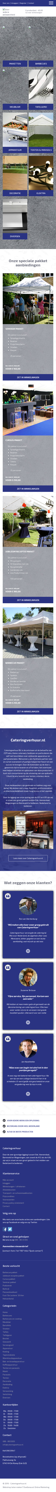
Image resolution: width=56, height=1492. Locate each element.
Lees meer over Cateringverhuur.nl (28, 858)
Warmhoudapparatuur (12, 1358)
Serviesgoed (8, 1345)
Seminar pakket (9, 1282)
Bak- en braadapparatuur (13, 1361)
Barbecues (7, 1315)
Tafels (5, 1332)
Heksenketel (8, 1298)
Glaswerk (7, 1342)
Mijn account (8, 1180)
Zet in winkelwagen (28, 377)
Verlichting (7, 1394)
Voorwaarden (8, 1199)
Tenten (6, 1378)
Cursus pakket (9, 1279)
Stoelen (6, 1328)
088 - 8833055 (9, 1441)
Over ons (6, 3)
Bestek (6, 1338)
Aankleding (7, 1384)
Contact (31, 3)
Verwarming (8, 1391)
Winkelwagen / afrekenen (14, 1186)
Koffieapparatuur (10, 1365)
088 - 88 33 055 (21, 1240)
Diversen (6, 1397)
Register (23, 3)
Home (5, 1312)
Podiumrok (7, 1285)
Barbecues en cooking (12, 1319)
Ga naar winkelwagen (33, 12)
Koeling (6, 1351)
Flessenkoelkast (10, 1292)
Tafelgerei (7, 1335)
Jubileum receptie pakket (13, 1275)
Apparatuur (8, 1348)
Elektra (6, 1388)
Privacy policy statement (13, 1203)
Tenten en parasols (11, 1368)
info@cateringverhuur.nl (13, 1444)
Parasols (6, 1374)
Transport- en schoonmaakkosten (17, 1193)
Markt (5, 1371)
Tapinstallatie (9, 1355)
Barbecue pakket (10, 1272)
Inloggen (14, 3)
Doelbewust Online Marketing (36, 1487)
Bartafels (7, 1325)
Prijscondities (8, 1196)
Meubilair (7, 1322)
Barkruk (6, 1289)
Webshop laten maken (12, 1487)
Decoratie (7, 1381)
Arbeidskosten (9, 1190)
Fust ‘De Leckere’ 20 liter (13, 1295)
